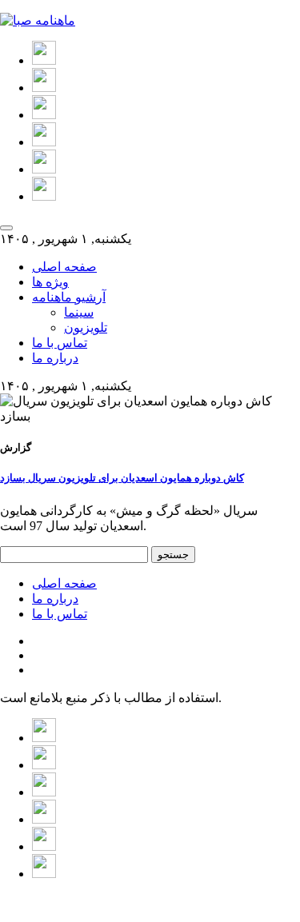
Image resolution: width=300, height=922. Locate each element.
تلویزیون (85, 327)
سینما (79, 312)
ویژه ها (50, 282)
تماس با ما (59, 342)
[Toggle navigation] (6, 228)
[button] (44, 60)
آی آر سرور (84, 901)
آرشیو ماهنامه (69, 297)
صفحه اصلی (64, 266)
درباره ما (55, 358)
